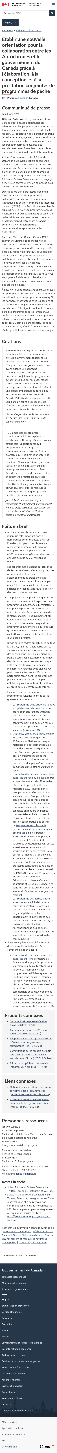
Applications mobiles (12, 1428)
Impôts (5, 1336)
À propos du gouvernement (16, 1289)
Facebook (22, 1190)
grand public (9, 1242)
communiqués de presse (33, 1242)
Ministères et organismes (15, 1283)
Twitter (11, 1190)
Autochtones (8, 1392)
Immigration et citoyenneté (15, 1305)
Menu (12, 22)
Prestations (8, 1324)
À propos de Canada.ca (13, 1434)
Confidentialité (9, 1446)
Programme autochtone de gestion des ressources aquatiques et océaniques (34, 829)
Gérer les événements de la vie (17, 1410)
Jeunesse (6, 1404)
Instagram (34, 1190)
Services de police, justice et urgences (21, 1361)
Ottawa (49, 1235)
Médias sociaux (9, 1422)
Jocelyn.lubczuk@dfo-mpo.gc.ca (20, 1145)
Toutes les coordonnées (14, 1276)
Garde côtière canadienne (27, 1235)
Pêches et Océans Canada (28, 30)
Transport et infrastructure (15, 1367)
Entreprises (8, 1318)
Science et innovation (12, 1385)
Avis (4, 1440)
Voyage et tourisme (12, 1311)
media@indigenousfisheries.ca (19, 1173)
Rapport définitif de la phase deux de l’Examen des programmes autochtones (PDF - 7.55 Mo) (31, 1042)
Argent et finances (11, 1379)
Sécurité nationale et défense (16, 1348)
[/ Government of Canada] (21, 4)
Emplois (6, 1299)
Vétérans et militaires (12, 1398)
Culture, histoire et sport (14, 1355)
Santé (5, 1330)
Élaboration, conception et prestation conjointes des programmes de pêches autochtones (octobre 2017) (31, 1090)
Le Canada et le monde (13, 1373)
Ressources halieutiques (17, 1231)
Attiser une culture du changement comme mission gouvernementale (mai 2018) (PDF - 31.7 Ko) (29, 1103)
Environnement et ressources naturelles (24, 1238)
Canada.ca (7, 30)
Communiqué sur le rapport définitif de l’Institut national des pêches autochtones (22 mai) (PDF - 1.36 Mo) (31, 1054)
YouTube (49, 1190)
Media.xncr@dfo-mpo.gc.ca (17, 1161)
